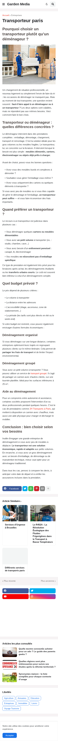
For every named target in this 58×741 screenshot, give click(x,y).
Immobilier (22, 703)
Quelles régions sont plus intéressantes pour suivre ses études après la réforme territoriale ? (37, 664)
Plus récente (10, 581)
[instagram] (42, 596)
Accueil (5, 15)
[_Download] (15, 613)
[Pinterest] (36, 488)
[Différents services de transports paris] (15, 556)
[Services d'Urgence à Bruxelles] (15, 513)
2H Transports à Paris (40, 408)
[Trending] (42, 619)
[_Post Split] (42, 608)
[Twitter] (25, 488)
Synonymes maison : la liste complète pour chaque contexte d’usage (35, 676)
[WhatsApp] (30, 488)
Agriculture (8, 698)
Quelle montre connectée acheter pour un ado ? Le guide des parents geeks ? (37, 651)
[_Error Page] (42, 613)
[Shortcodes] (15, 631)
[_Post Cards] (15, 608)
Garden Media (18, 4)
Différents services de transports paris (15, 569)
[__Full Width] (15, 602)
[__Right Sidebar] (42, 602)
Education (35, 698)
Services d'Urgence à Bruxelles (15, 526)
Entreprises (16, 15)
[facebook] (15, 590)
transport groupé (39, 373)
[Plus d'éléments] (48, 488)
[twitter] (42, 590)
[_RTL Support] (15, 619)
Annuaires (22, 698)
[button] (3, 4)
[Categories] (15, 625)
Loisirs (34, 703)
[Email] (42, 488)
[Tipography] (42, 625)
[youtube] (15, 596)
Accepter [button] (10, 735)
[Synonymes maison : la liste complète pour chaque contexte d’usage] (9, 677)
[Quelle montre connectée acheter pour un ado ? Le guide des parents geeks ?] (9, 652)
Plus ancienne (47, 581)
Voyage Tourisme (11, 708)
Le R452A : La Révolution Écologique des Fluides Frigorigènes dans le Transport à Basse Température (43, 533)
